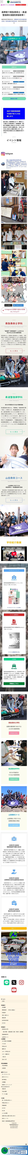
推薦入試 (4, 1048)
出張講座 (4, 1082)
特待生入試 (4, 1046)
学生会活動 (4, 1091)
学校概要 (4, 1007)
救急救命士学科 (5, 1029)
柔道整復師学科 (5, 1034)
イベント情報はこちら (20, 4)
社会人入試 (4, 1059)
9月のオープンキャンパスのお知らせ (10, 78)
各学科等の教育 (5, 1020)
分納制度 (4, 1068)
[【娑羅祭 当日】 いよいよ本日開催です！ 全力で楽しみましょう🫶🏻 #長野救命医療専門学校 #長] (14, 290)
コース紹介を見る (14, 825)
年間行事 (4, 1088)
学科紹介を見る (14, 733)
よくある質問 (4, 1113)
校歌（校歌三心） (5, 1015)
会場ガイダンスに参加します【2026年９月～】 (13, 72)
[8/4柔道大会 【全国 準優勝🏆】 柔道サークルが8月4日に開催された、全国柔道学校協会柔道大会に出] (14, 210)
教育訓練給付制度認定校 (11, 21)
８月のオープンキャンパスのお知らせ (11, 89)
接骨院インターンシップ (7, 1084)
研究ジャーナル (5, 1118)
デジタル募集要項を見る (14, 652)
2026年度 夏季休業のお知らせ (9, 83)
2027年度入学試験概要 (6, 1041)
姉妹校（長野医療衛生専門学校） (8, 1121)
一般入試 (4, 1056)
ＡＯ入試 (4, 1043)
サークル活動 (4, 1094)
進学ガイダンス (5, 1076)
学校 (19, 81)
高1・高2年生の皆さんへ (7, 1100)
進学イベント (18, 71)
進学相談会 (4, 1079)
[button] (26, 59)
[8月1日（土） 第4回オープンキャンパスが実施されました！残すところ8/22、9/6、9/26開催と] (14, 183)
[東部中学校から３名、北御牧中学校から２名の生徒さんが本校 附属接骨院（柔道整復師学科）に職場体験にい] (14, 263)
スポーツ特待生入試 (6, 1051)
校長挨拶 (4, 1012)
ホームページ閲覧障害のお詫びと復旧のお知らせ (13, 94)
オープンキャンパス (6, 1074)
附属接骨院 (4, 1105)
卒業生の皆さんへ (5, 1102)
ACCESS (3, 1023)
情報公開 (4, 1017)
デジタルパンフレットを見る (14, 607)
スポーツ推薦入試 (5, 1054)
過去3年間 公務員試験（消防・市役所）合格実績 (13, 1031)
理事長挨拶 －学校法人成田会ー (8, 1010)
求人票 (3, 1110)
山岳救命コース (5, 1037)
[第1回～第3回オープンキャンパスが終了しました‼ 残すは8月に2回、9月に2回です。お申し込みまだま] (14, 236)
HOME (3, 1001)
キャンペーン (18, 87)
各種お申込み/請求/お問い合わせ (8, 1115)
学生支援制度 (4, 1065)
